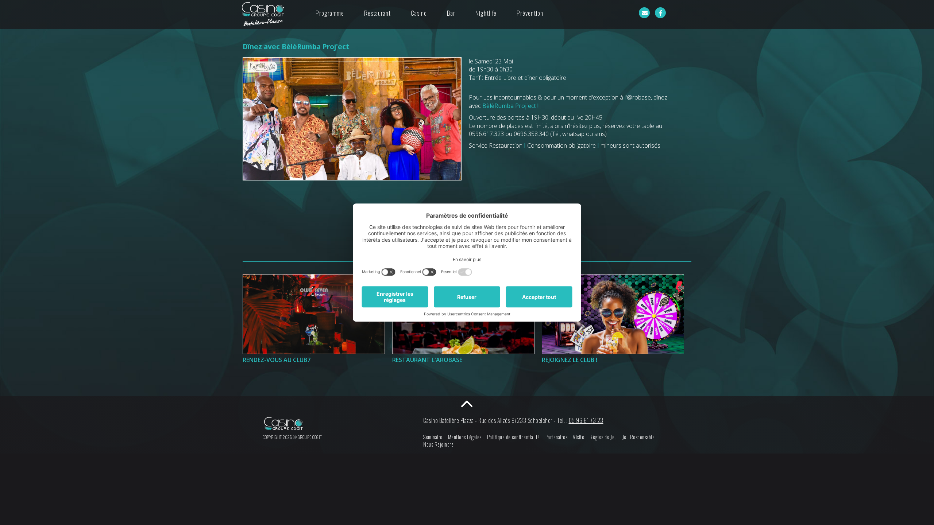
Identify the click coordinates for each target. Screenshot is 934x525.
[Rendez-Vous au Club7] (314, 314)
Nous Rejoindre (438, 444)
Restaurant (377, 13)
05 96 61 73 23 (586, 420)
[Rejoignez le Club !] (613, 314)
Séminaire (433, 437)
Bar (451, 13)
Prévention (530, 13)
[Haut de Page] (467, 403)
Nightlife (486, 13)
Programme (330, 13)
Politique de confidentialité (513, 437)
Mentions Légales (465, 437)
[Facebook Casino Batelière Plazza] (660, 12)
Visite (578, 437)
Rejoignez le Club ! (569, 360)
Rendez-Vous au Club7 (276, 360)
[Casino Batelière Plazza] (262, 14)
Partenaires (556, 437)
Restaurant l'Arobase (427, 360)
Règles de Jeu (603, 437)
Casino (419, 13)
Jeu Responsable (638, 437)
